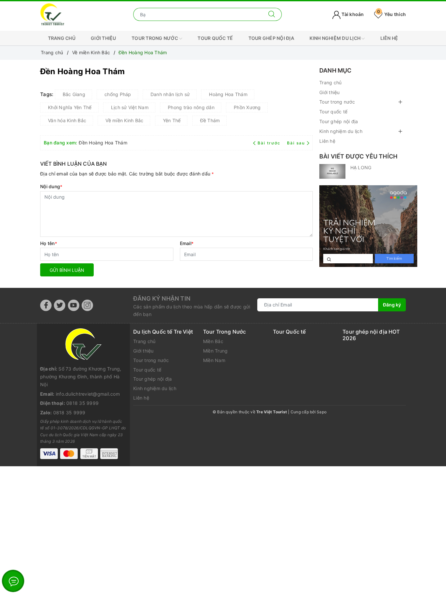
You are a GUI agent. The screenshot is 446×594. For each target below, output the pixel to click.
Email (187, 243)
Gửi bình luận (67, 270)
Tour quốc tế (215, 38)
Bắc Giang (74, 94)
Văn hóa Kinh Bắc (67, 120)
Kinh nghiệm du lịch (335, 38)
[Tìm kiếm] (272, 14)
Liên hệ (389, 38)
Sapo (322, 411)
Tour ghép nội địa (271, 38)
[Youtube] (73, 305)
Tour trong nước (155, 38)
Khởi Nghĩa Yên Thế (70, 107)
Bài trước (270, 142)
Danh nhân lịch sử (170, 94)
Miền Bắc (213, 341)
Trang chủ (61, 38)
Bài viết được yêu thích (358, 156)
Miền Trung (215, 351)
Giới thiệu (103, 38)
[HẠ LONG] (332, 171)
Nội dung (51, 186)
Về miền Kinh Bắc (124, 120)
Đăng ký (392, 304)
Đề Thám (210, 120)
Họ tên (48, 243)
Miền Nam (214, 360)
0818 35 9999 (82, 403)
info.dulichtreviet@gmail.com (88, 394)
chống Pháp (117, 94)
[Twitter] (59, 305)
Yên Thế (172, 120)
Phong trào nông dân (191, 107)
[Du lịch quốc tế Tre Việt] (52, 14)
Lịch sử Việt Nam (130, 107)
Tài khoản (352, 14)
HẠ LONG (360, 167)
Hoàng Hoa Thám (228, 94)
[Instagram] (87, 305)
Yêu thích (391, 14)
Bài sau (296, 142)
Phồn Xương (247, 107)
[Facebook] (46, 305)
